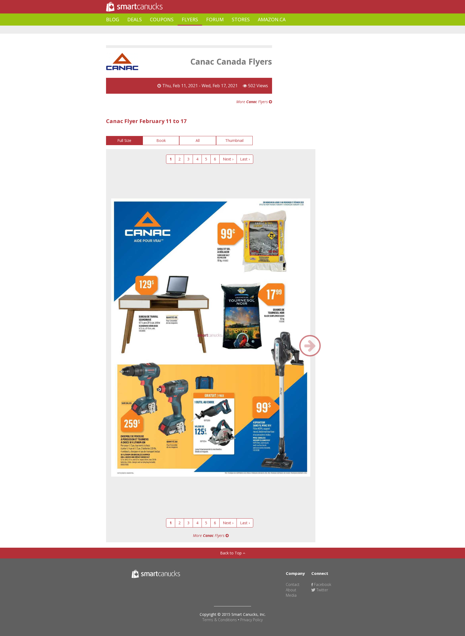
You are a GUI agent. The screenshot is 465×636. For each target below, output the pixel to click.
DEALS (134, 19)
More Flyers (252, 101)
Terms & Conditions (219, 619)
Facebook (322, 584)
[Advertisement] (204, 30)
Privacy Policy (251, 619)
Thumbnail (234, 140)
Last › (245, 159)
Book (161, 140)
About (291, 589)
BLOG (112, 19)
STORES (241, 19)
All (198, 140)
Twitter (321, 589)
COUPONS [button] (162, 19)
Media (291, 595)
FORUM (215, 19)
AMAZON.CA (272, 19)
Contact (293, 584)
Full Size (124, 140)
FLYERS (190, 19)
